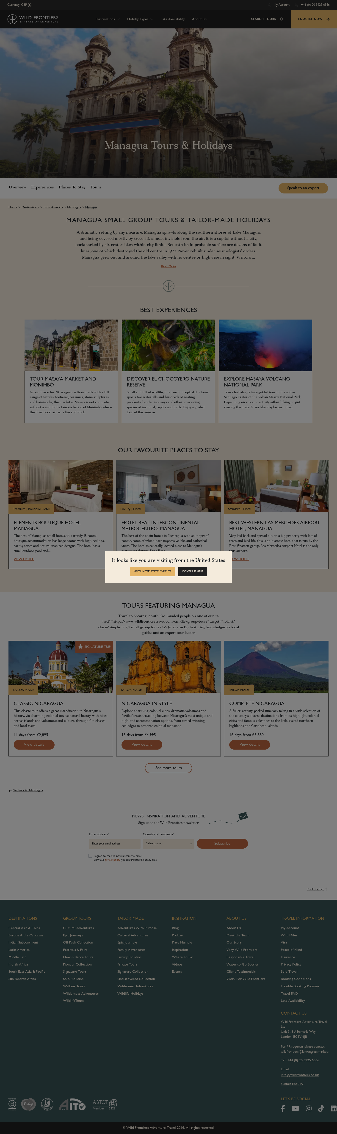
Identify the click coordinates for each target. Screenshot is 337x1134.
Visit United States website (152, 571)
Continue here (192, 571)
